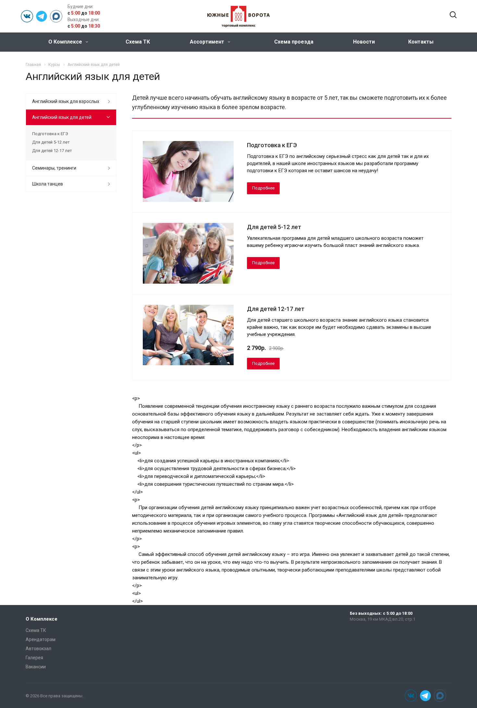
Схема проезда (293, 42)
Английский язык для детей (62, 117)
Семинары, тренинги (54, 168)
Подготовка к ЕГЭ (272, 145)
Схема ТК (138, 42)
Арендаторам (40, 639)
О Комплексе (65, 42)
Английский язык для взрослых (65, 101)
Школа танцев (47, 184)
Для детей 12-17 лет (275, 308)
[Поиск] (453, 15)
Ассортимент (208, 42)
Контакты (421, 42)
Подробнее (263, 188)
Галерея (34, 657)
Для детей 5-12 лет (274, 227)
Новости (364, 42)
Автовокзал (38, 648)
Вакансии (36, 666)
